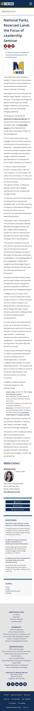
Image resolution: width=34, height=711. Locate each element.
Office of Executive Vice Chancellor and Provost (16, 651)
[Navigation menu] (31, 3)
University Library (16, 621)
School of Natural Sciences (16, 632)
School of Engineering (16, 630)
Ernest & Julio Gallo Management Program (16, 636)
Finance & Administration (16, 658)
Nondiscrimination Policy (13, 707)
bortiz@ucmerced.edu (12, 492)
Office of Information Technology (16, 667)
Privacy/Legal (16, 699)
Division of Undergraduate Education (16, 641)
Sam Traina (9, 408)
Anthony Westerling (24, 414)
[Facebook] (8, 684)
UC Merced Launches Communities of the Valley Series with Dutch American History (18, 560)
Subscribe (18, 502)
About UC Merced (16, 695)
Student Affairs (16, 663)
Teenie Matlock (10, 414)
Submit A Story (19, 506)
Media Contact (12, 462)
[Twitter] (13, 683)
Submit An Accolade (18, 509)
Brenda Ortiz (10, 469)
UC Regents (12, 703)
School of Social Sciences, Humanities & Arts (16, 634)
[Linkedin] (17, 684)
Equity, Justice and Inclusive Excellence (16, 654)
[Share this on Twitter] (5, 46)
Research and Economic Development (16, 665)
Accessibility (21, 703)
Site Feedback (26, 699)
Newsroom (9, 11)
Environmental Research (13, 591)
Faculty (8, 589)
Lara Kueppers (24, 412)
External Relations (16, 656)
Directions (27, 695)
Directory (6, 699)
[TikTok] (21, 683)
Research (8, 593)
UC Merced (16, 615)
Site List (25, 707)
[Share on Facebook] (9, 46)
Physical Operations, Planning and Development (16, 660)
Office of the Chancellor (16, 649)
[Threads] (25, 683)
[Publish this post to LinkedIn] (13, 46)
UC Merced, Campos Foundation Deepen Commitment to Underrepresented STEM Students (17, 542)
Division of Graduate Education (16, 639)
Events (8, 587)
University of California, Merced (15, 119)
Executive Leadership (16, 619)
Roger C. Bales (10, 392)
